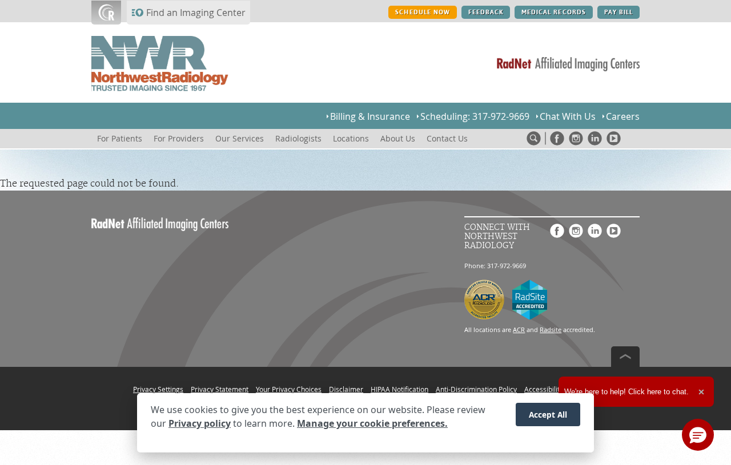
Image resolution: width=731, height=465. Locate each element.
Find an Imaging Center (196, 12)
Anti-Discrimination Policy (476, 389)
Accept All (548, 414)
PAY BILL (618, 12)
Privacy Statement (219, 389)
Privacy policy (199, 424)
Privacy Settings (158, 389)
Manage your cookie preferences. (372, 424)
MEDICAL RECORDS (553, 12)
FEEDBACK (485, 12)
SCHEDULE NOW (422, 12)
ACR (519, 329)
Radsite (550, 329)
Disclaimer (346, 389)
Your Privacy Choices (289, 389)
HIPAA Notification (399, 389)
